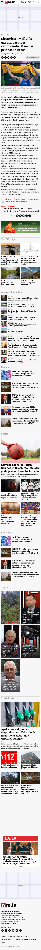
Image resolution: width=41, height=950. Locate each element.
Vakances (33, 939)
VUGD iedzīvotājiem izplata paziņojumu (9, 766)
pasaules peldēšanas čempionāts (14, 202)
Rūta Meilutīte (33, 199)
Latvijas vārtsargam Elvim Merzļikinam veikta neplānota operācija (29, 496)
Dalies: (12, 216)
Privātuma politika (22, 937)
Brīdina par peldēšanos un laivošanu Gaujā (7, 283)
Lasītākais (6, 367)
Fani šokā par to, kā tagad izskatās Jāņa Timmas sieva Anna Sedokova (22, 346)
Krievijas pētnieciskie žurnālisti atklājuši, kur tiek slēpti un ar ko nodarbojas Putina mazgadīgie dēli (22, 353)
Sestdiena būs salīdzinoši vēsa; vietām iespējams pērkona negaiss (22, 305)
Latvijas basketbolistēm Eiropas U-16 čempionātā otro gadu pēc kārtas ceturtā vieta (20, 468)
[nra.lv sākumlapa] (10, 2)
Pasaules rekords (19, 199)
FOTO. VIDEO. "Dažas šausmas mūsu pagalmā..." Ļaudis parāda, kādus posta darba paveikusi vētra (10, 789)
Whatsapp (31, 211)
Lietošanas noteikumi (6, 939)
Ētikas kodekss (26, 939)
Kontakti (3, 942)
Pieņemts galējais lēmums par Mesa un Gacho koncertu (29, 767)
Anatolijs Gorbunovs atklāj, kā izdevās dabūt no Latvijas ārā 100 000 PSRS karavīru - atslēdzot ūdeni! (23, 339)
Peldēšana (6, 199)
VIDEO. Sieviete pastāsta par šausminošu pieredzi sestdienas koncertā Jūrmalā (25, 385)
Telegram (22, 211)
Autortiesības (17, 939)
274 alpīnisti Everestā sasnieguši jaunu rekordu (30, 283)
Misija (14, 937)
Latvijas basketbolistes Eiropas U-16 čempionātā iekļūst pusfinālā (9, 519)
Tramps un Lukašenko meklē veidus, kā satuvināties (23, 361)
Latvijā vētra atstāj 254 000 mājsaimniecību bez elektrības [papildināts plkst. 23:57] (25, 421)
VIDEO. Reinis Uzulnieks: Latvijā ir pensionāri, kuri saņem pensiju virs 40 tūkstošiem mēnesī (23, 398)
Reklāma (9, 937)
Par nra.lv (3, 937)
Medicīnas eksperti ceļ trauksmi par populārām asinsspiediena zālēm (23, 373)
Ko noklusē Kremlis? (16, 331)
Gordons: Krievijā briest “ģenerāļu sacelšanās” (22, 312)
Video (5, 587)
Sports (7, 35)
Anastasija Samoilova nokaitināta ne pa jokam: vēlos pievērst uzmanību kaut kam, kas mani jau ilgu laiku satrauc (30, 520)
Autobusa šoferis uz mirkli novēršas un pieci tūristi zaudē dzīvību (23, 299)
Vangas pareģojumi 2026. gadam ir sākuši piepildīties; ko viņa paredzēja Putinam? (25, 409)
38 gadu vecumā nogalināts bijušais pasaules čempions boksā (9, 496)
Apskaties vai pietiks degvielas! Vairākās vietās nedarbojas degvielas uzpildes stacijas (18, 734)
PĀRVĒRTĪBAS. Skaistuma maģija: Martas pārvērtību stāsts (22, 325)
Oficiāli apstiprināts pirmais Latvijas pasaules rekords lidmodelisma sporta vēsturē (29, 260)
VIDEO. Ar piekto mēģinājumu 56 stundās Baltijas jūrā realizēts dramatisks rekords (9, 260)
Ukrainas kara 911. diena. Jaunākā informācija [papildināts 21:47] (22, 318)
